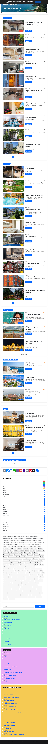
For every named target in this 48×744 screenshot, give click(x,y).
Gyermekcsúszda (37, 554)
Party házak (5, 530)
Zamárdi (9, 596)
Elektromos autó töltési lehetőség (35, 546)
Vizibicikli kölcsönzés (31, 592)
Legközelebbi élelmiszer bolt (8, 568)
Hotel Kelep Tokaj (30, 222)
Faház (4, 492)
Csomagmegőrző (31, 544)
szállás (21, 584)
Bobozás (15, 542)
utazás (16, 590)
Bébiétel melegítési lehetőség (8, 544)
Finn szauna (40, 548)
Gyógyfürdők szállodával (32, 314)
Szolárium (16, 584)
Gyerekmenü (23, 554)
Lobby (18, 568)
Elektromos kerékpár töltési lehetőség (9, 548)
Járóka (26, 560)
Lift (14, 568)
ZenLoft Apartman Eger (32, 49)
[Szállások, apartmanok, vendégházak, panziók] (24, 6)
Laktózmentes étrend (18, 566)
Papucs (20, 574)
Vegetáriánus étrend (38, 590)
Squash (36, 578)
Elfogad (38, 1)
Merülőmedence (23, 570)
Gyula (43, 554)
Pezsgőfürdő (5, 576)
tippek (21, 588)
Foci (8, 550)
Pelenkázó (40, 574)
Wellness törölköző (25, 594)
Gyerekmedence (17, 554)
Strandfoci (41, 578)
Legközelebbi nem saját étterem (29, 566)
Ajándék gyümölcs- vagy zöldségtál (31, 536)
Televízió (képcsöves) (7, 588)
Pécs (10, 576)
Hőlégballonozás (35, 558)
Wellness (5, 511)
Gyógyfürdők (5, 522)
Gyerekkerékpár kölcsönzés (8, 554)
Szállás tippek (6, 526)
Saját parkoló (41, 576)
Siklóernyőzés (22, 578)
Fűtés (8, 552)
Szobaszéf (11, 584)
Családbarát (5, 524)
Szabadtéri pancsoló (38, 580)
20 (27, 156)
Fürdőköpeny (32, 550)
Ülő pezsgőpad (11, 598)
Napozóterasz (37, 572)
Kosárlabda (31, 564)
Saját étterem (16, 578)
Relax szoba (14, 576)
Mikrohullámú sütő (30, 570)
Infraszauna (5, 560)
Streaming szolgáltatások (14, 580)
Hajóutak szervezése (35, 556)
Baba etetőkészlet (6, 540)
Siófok (27, 578)
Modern (4, 572)
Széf (37, 584)
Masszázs (39, 568)
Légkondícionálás (28, 568)
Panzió (4, 486)
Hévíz (30, 558)
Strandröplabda (5, 580)
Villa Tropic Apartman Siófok (34, 36)
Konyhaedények (6, 564)
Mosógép (15, 572)
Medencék (17, 570)
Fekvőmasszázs (26, 548)
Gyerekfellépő (34, 552)
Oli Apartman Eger (31, 63)
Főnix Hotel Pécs (30, 168)
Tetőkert (17, 588)
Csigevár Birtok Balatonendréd (34, 104)
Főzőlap (4, 552)
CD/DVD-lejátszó (17, 544)
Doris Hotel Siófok (30, 236)
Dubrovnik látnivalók (31, 391)
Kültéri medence (6, 515)
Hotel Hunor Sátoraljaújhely (33, 182)
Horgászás (25, 558)
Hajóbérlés (28, 556)
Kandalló (8, 562)
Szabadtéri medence (30, 580)
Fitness (4, 550)
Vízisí (41, 592)
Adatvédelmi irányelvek (30, 741)
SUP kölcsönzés (22, 580)
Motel (4, 505)
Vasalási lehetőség (26, 590)
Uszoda (12, 590)
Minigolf (40, 570)
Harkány (4, 558)
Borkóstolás (30, 542)
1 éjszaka (4, 536)
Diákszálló (5, 501)
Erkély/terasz (19, 548)
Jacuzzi (21, 560)
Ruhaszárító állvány (21, 576)
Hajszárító (23, 556)
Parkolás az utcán (26, 574)
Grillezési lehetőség (27, 552)
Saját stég (10, 578)
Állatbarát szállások (7, 518)
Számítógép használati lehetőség (28, 584)
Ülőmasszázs (5, 598)
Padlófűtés (15, 574)
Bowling (34, 542)
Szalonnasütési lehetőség (7, 582)
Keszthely (27, 562)
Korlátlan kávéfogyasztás (14, 564)
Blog (4, 484)
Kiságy (31, 562)
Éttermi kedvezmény (23, 596)
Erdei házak (5, 513)
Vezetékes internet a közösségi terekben (14, 592)
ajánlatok (16, 538)
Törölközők (39, 588)
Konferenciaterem (37, 562)
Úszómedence (38, 596)
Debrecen (5, 546)
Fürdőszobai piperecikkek (40, 550)
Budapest (39, 542)
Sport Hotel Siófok (31, 277)
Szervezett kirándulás (25, 582)
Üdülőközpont (6, 509)
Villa (4, 496)
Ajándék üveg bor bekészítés (8, 538)
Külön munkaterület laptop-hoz (8, 566)
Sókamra (30, 586)
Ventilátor (4, 592)
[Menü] (1, 13)
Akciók (4, 528)
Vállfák (38, 592)
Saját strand (5, 578)
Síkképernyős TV (24, 586)
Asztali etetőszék (29, 538)
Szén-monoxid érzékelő (7, 586)
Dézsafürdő (23, 546)
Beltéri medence (6, 542)
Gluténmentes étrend (14, 552)
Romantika (5, 520)
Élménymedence (15, 596)
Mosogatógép (9, 572)
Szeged (19, 582)
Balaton (4, 517)
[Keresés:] (46, 13)
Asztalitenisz (35, 538)
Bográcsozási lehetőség (22, 542)
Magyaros (34, 568)
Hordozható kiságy (19, 558)
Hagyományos (10, 556)
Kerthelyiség (13, 562)
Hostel (4, 503)
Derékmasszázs (10, 546)
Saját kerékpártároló (34, 576)
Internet (10, 560)
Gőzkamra (5, 556)
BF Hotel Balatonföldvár (32, 263)
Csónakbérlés (37, 544)
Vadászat (20, 590)
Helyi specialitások (11, 558)
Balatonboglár (23, 540)
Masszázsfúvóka (6, 570)
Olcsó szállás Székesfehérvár (34, 427)
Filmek (36, 548)
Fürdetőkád (16, 550)
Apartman (5, 481)
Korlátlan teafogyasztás (24, 564)
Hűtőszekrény (41, 558)
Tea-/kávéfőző (35, 586)
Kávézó (36, 564)
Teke (40, 586)
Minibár (36, 570)
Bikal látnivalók (29, 413)
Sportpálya (31, 578)
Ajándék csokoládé (21, 536)
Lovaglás (22, 568)
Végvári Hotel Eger (31, 250)
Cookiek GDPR (39, 741)
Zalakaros (5, 596)
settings (7, 2)
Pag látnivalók (29, 364)
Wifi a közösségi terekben (36, 594)
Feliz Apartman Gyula (32, 77)
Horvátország (5, 498)
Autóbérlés (41, 538)
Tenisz (13, 588)
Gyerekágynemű (30, 554)
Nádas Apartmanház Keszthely (34, 131)
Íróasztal (33, 596)
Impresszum (45, 741)
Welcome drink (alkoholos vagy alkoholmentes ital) (11, 594)
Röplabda (27, 576)
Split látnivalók (29, 377)
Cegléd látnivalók (30, 441)
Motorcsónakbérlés (21, 572)
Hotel (4, 488)
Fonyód (11, 550)
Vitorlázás (24, 592)
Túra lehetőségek (6, 590)
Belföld (4, 507)
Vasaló (32, 590)
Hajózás (41, 556)
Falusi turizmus (6, 494)
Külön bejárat (41, 564)
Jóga (4, 562)
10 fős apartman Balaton (12, 536)
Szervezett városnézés (35, 582)
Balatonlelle (35, 540)
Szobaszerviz (5, 584)
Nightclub (42, 572)
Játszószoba (36, 560)
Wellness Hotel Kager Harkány (34, 195)
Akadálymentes (21, 538)
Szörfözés (14, 586)
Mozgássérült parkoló (29, 572)
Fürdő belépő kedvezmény (24, 550)
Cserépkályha (24, 544)
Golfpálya (21, 552)
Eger (27, 546)
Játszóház (30, 560)
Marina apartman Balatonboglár (30, 118)
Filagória (31, 548)
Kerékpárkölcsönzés (20, 562)
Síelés (19, 586)
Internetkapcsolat (16, 560)
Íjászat (29, 596)
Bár (43, 542)
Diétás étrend (17, 546)
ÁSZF (36, 741)
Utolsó (34, 156)
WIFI (30, 594)
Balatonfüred (29, 540)
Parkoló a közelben (33, 574)
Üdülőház (5, 490)
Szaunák (14, 582)
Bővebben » (28, 30)
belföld (39, 540)
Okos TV (10, 574)
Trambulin (25, 588)
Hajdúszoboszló (17, 556)
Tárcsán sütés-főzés (32, 588)
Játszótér (41, 560)
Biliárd (11, 542)
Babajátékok (13, 540)
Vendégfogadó (6, 500)
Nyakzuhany (5, 574)
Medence (12, 570)
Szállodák (6, 164)
